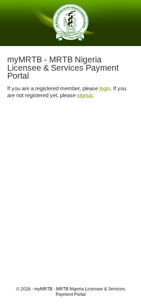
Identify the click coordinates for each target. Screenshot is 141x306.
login (104, 88)
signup (85, 95)
